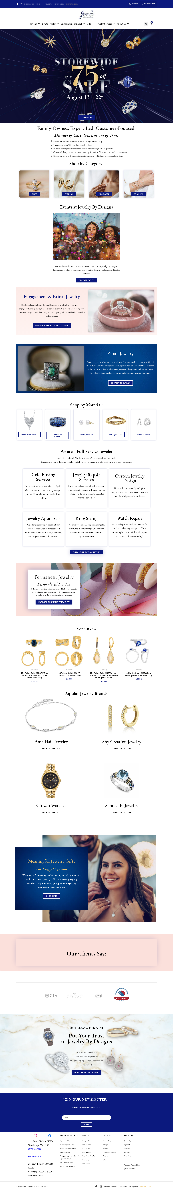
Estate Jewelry (49, 23)
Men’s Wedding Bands (66, 1162)
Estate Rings (85, 1160)
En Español (59, 4)
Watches (105, 1156)
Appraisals (127, 1145)
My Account (149, 4)
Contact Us (47, 4)
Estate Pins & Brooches (88, 1156)
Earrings (105, 1145)
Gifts (89, 23)
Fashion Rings (107, 1141)
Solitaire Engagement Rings (68, 1148)
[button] (146, 24)
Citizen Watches (51, 805)
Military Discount (32, 4)
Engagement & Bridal (71, 23)
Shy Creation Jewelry (121, 742)
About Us (121, 23)
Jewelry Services (104, 23)
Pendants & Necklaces (109, 1152)
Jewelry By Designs (25, 1186)
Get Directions (34, 1156)
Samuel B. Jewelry (121, 805)
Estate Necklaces (86, 1152)
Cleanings (127, 1148)
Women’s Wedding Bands (67, 1166)
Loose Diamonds (65, 1152)
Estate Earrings (86, 1148)
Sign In (135, 4)
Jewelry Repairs (128, 1141)
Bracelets (105, 1148)
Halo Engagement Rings (67, 1145)
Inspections (127, 1156)
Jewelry (33, 23)
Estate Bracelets (86, 1145)
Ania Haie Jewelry (51, 742)
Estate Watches (86, 1164)
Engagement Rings (65, 1141)
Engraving (127, 1152)
